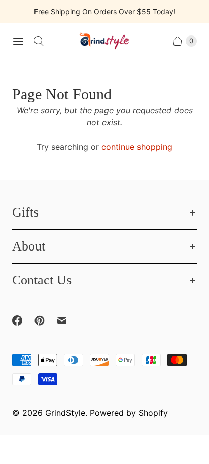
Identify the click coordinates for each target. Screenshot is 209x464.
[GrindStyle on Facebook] (23, 320)
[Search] (38, 41)
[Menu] (18, 41)
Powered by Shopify (129, 413)
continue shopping (136, 146)
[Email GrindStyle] (68, 320)
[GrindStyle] (104, 41)
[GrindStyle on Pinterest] (45, 320)
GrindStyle (65, 413)
